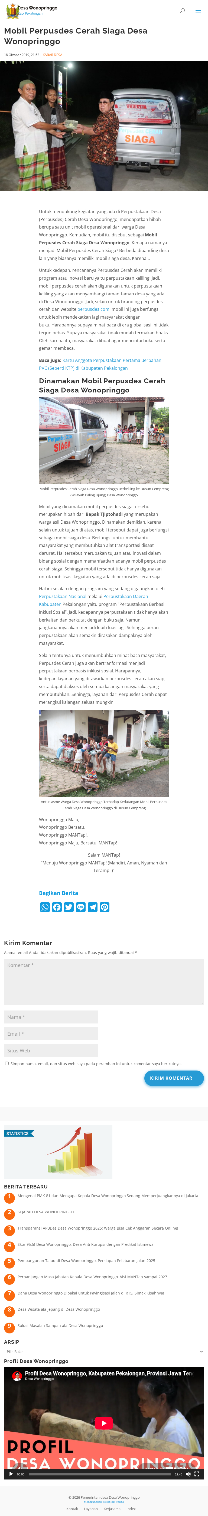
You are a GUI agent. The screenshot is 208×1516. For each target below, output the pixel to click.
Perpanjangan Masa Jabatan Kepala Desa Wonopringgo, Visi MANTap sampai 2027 (92, 1276)
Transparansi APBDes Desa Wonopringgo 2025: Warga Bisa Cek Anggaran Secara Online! (98, 1228)
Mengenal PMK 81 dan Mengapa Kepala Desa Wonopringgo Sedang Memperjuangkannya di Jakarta (108, 1195)
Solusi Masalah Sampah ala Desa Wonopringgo (60, 1325)
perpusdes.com (93, 309)
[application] (104, 1423)
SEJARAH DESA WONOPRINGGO (46, 1211)
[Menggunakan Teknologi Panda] (12, 10)
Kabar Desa (52, 54)
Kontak (72, 1508)
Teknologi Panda (113, 1502)
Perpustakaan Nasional (62, 596)
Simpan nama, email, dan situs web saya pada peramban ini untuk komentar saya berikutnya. (96, 1063)
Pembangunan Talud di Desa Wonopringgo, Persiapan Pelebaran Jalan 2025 (86, 1260)
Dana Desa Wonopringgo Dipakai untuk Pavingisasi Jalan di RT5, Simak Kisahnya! (91, 1293)
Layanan (91, 1508)
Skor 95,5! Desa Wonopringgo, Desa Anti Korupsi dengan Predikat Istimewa (86, 1244)
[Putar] (11, 1474)
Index (131, 1508)
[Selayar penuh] (197, 1474)
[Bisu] (188, 1474)
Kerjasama (112, 1508)
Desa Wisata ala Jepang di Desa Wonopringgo (59, 1309)
